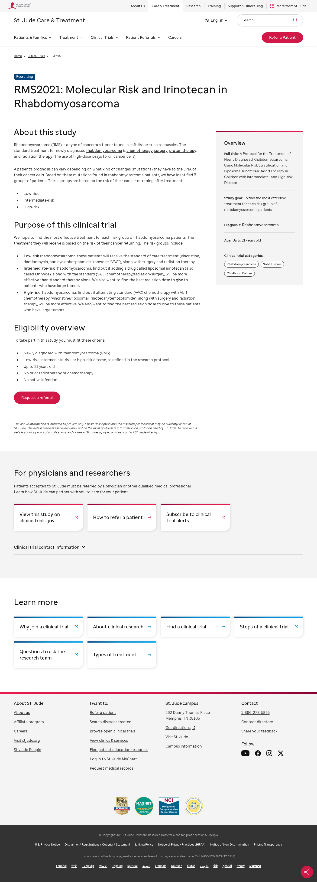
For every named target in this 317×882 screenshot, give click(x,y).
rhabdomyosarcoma (104, 150)
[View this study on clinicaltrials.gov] (48, 517)
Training (214, 6)
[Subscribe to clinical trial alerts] (195, 517)
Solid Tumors (272, 264)
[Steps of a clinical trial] (268, 627)
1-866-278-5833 (255, 712)
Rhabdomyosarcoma (260, 224)
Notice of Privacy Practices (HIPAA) (181, 844)
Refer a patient (103, 712)
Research (193, 6)
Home (18, 56)
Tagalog (117, 866)
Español (61, 866)
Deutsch (176, 866)
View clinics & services (109, 740)
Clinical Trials (102, 37)
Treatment (68, 37)
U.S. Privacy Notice (47, 844)
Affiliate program (29, 721)
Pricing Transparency (268, 844)
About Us (138, 6)
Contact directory (257, 721)
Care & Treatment (165, 6)
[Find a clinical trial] (195, 627)
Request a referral (37, 397)
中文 (74, 866)
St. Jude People (27, 749)
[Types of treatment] (121, 654)
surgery (161, 150)
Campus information (183, 746)
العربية (146, 866)
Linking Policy (144, 844)
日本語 (191, 866)
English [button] (217, 20)
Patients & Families (30, 37)
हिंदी (215, 866)
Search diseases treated (110, 721)
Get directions (178, 727)
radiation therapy (37, 156)
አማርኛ (241, 866)
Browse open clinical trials (112, 731)
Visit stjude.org (27, 740)
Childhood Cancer (239, 273)
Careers (174, 37)
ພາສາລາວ (255, 866)
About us (22, 712)
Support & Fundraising (245, 6)
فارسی (204, 866)
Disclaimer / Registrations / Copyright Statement (97, 844)
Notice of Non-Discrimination (229, 844)
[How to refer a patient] (121, 517)
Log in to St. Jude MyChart (113, 758)
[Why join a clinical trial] (48, 627)
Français (160, 866)
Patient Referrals (140, 37)
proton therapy (182, 150)
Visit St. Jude (176, 736)
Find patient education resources (119, 749)
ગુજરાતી (227, 866)
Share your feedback (259, 731)
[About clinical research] (121, 627)
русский (132, 866)
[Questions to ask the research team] (48, 654)
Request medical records (111, 768)
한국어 (103, 866)
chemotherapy (139, 150)
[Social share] (307, 872)
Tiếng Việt (88, 866)
